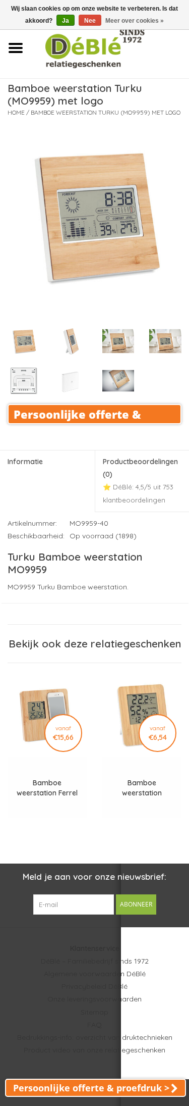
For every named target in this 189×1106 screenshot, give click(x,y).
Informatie (25, 461)
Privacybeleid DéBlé (94, 986)
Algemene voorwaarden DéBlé (95, 973)
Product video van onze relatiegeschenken (94, 1049)
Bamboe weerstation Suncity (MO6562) (142, 788)
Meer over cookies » (134, 20)
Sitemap (94, 1012)
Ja (65, 20)
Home (16, 112)
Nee (90, 20)
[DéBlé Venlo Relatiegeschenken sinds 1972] (110, 47)
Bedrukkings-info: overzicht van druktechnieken (94, 1037)
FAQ (94, 1024)
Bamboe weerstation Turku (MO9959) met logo (105, 112)
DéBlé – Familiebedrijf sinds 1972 (95, 961)
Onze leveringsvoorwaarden (94, 998)
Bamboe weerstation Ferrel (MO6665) (47, 788)
